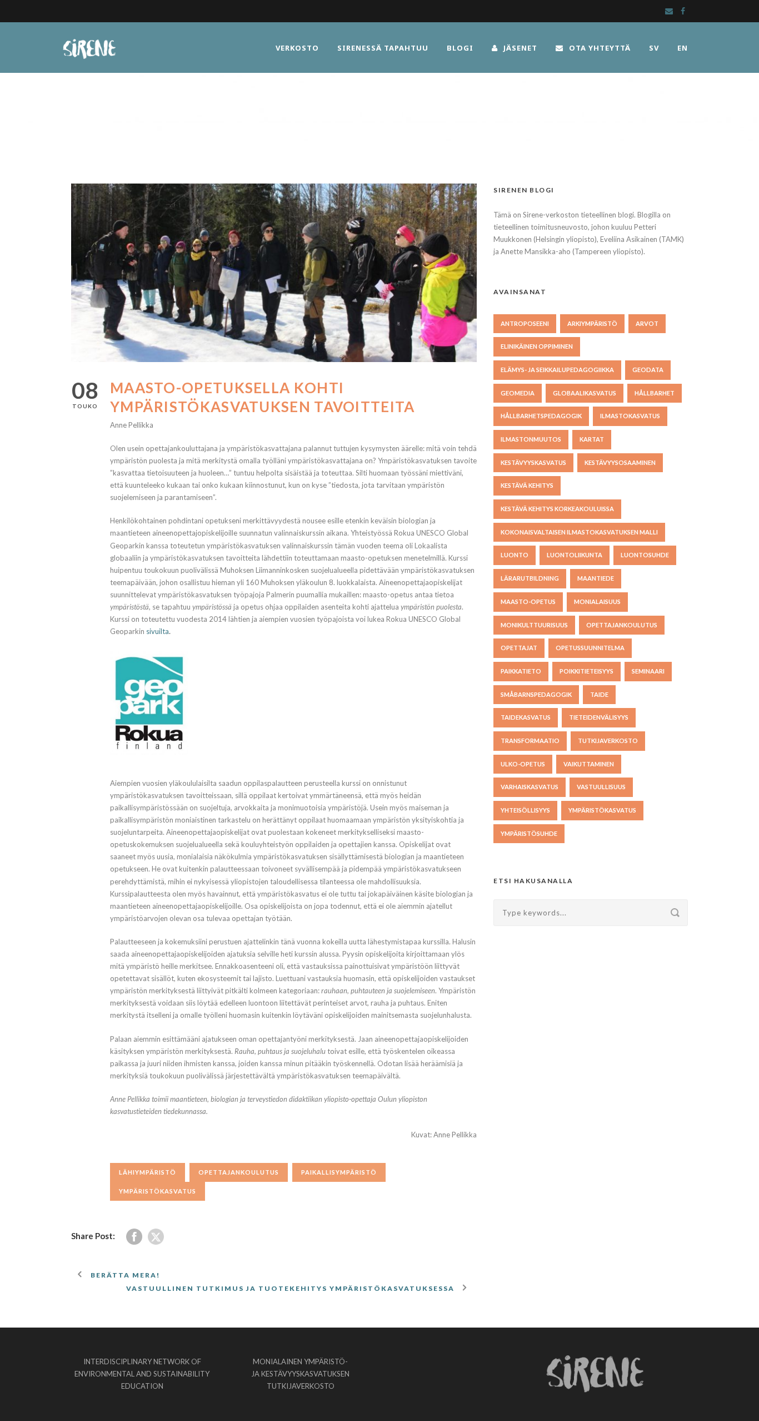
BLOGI (460, 48)
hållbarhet (655, 393)
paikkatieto (521, 671)
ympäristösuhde (529, 833)
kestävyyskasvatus (533, 462)
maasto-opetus (528, 601)
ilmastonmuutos (531, 439)
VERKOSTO (297, 48)
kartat (592, 439)
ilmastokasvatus (630, 415)
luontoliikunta (574, 554)
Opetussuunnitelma (590, 647)
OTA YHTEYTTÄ (600, 48)
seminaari (648, 671)
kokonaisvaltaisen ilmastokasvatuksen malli (579, 532)
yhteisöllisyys (525, 810)
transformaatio (530, 740)
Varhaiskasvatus (529, 786)
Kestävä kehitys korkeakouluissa (557, 508)
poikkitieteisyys (586, 671)
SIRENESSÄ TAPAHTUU (382, 48)
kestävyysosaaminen (620, 462)
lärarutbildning (530, 578)
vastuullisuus (601, 786)
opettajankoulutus (238, 1172)
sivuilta (157, 631)
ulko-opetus (523, 764)
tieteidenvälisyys (598, 717)
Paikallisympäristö (339, 1172)
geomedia (518, 393)
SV (654, 48)
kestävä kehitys (527, 485)
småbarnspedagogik (536, 694)
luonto (514, 554)
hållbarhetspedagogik (541, 415)
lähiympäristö (147, 1172)
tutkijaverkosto (608, 740)
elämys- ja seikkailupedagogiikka (557, 369)
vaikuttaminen (588, 764)
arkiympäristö (592, 323)
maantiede (595, 578)
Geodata (647, 369)
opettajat (519, 647)
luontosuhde (645, 554)
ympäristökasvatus (157, 1191)
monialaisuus (597, 601)
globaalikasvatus (584, 393)
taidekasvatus (526, 717)
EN (682, 48)
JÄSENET (520, 48)
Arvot (647, 323)
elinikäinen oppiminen (537, 346)
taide (599, 694)
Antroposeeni (525, 323)
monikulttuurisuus (534, 624)
